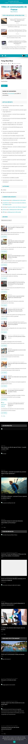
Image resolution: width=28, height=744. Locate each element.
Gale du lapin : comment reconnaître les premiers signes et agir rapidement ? (15, 110)
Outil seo (4, 209)
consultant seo (6, 202)
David (4, 207)
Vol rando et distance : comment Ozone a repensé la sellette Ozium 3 (14, 115)
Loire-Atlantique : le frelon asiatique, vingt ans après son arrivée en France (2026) (15, 143)
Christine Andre (6, 200)
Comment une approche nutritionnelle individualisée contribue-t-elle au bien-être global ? (14, 132)
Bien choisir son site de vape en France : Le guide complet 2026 (13, 106)
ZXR (3, 212)
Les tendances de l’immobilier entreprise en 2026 (13, 135)
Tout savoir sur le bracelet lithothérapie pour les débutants (13, 128)
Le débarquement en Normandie (19, 200)
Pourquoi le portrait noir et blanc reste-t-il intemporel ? (14, 164)
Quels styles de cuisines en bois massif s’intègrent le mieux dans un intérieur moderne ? (16, 242)
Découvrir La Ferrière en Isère (8, 680)
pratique (4, 189)
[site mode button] (23, 55)
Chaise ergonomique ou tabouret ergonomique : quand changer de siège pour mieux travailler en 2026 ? (14, 152)
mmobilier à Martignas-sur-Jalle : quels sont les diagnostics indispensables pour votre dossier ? (13, 123)
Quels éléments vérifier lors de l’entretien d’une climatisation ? (13, 181)
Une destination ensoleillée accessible (11, 177)
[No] (26, 739)
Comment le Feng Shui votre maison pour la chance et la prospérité (5, 85)
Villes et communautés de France (16, 2)
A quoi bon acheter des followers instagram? (17, 207)
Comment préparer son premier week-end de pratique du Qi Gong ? (14, 160)
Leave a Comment (16, 63)
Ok (14, 741)
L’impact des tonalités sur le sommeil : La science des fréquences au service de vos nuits (14, 139)
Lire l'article (4, 236)
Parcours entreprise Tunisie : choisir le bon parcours (14, 170)
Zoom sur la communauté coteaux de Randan (12, 654)
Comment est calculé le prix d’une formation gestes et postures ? (14, 156)
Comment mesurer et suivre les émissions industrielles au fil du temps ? (14, 119)
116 (4, 527)
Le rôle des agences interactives (15, 269)
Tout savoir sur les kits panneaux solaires (16, 336)
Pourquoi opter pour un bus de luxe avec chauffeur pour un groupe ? (14, 174)
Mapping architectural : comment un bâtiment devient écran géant (14, 147)
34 (3, 416)
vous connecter (11, 93)
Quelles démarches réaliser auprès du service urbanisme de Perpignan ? (15, 167)
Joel (10, 63)
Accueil (6, 2)
